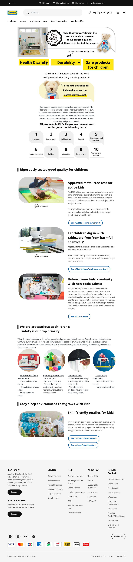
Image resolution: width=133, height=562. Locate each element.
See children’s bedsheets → (83, 445)
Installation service (56, 489)
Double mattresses (116, 479)
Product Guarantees (76, 492)
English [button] (117, 536)
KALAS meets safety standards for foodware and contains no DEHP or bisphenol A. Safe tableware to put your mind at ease (91, 258)
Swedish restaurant (97, 3)
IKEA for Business (62, 3)
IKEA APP (92, 501)
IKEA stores (79, 3)
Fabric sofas (113, 483)
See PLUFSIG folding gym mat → (85, 223)
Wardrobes (112, 497)
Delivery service (54, 476)
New (45, 21)
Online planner (74, 487)
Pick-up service (54, 480)
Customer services (76, 476)
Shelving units (113, 488)
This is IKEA (93, 476)
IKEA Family (46, 3)
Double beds (113, 520)
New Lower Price (59, 21)
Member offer (77, 21)
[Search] (27, 13)
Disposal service (54, 493)
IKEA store (92, 492)
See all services (54, 498)
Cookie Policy (120, 556)
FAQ (69, 501)
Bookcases (112, 508)
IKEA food (92, 496)
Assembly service (55, 485)
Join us (91, 480)
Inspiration (35, 21)
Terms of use (109, 556)
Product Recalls (74, 512)
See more (15, 492)
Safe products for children (98, 65)
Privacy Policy (97, 556)
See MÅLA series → (79, 316)
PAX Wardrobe (114, 492)
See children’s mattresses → (84, 438)
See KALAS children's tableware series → (89, 269)
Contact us (72, 496)
